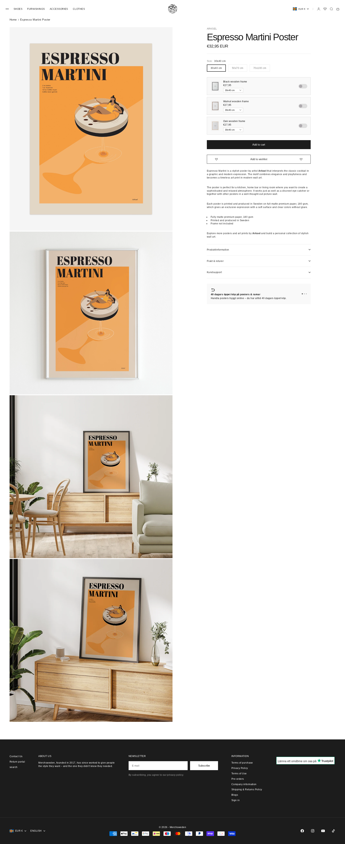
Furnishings (36, 9)
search (14, 767)
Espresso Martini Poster (35, 19)
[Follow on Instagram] (313, 831)
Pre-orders (237, 779)
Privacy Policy (239, 768)
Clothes (79, 9)
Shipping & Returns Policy (246, 789)
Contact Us (16, 756)
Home (13, 19)
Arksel (212, 28)
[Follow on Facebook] (302, 831)
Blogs (234, 794)
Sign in (235, 800)
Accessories (59, 9)
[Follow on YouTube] (323, 831)
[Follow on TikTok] (333, 831)
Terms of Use (239, 773)
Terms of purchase (242, 762)
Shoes (18, 9)
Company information (244, 784)
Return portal (17, 761)
